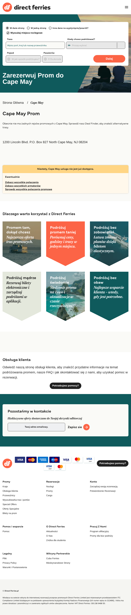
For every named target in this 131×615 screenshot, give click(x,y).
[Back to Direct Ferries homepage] (26, 7)
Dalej (109, 58)
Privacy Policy (9, 563)
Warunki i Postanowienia (15, 567)
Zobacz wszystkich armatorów (23, 186)
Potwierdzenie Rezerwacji (103, 491)
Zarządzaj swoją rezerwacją (104, 486)
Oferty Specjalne (11, 508)
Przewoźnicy (9, 495)
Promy (49, 491)
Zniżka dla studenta (56, 540)
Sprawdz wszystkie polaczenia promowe (28, 189)
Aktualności (52, 531)
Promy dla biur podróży (101, 536)
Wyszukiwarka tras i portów (16, 500)
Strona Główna (13, 103)
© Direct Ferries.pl (11, 591)
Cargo (49, 495)
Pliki (5, 558)
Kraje (5, 486)
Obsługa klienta (10, 491)
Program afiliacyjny (99, 531)
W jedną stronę (38, 28)
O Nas (49, 536)
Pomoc (6, 531)
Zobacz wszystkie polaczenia (22, 182)
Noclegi (50, 486)
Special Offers (10, 504)
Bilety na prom (10, 513)
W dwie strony (17, 28)
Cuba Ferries (52, 558)
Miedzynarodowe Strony (58, 563)
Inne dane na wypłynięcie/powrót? (71, 28)
